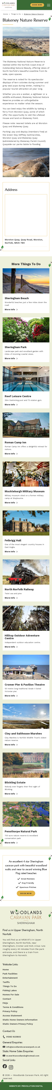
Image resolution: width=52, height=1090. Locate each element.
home (6, 970)
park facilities (10, 974)
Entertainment (10, 978)
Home (5, 14)
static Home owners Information (20, 1020)
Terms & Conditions (13, 1007)
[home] (8, 5)
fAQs (5, 1003)
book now (26, 893)
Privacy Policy (10, 1011)
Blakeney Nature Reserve (34, 14)
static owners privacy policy (18, 1024)
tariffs (6, 982)
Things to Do (16, 14)
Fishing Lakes (10, 991)
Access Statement (12, 1016)
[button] (48, 5)
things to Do (10, 986)
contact (7, 999)
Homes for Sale (11, 995)
